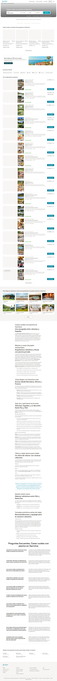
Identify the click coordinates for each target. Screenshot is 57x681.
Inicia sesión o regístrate (8, 63)
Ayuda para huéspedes (19, 669)
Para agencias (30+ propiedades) (34, 670)
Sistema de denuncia (28, 679)
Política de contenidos (46, 678)
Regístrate (50, 1)
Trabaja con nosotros (6, 669)
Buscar (46, 12)
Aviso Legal (28, 678)
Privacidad (40, 678)
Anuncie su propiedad (39, 1)
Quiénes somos (5, 670)
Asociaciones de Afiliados (19, 673)
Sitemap (51, 678)
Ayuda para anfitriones (19, 670)
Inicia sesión (45, 1)
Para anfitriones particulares (34, 669)
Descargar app (32, 1)
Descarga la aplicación (46, 669)
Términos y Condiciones (34, 678)
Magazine (4, 672)
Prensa (17, 672)
